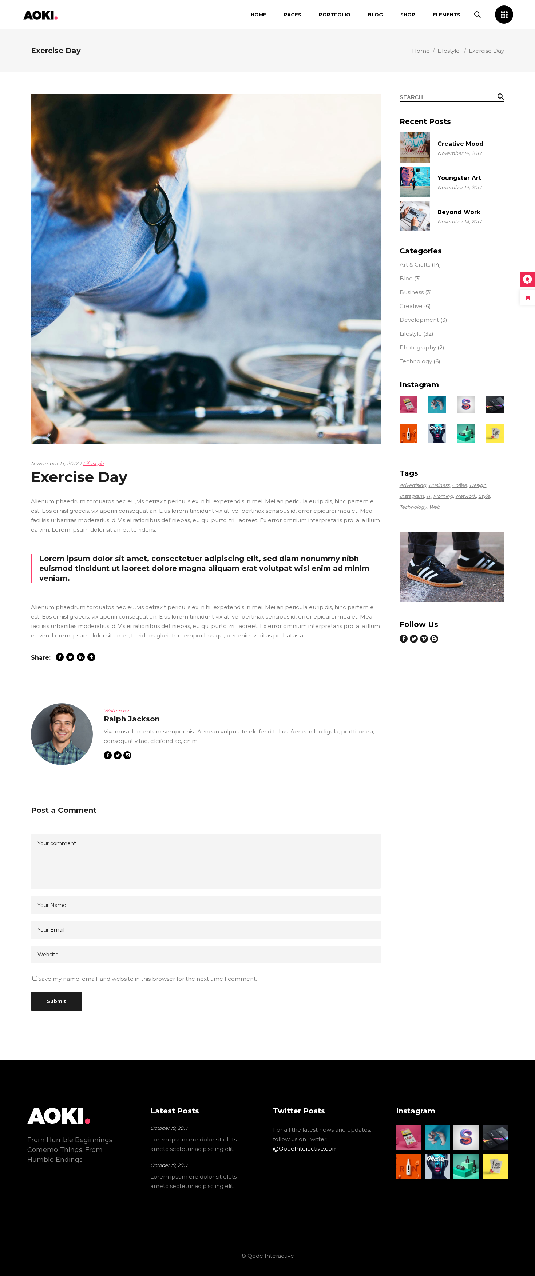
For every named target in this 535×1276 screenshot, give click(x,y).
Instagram (412, 496)
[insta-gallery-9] (495, 433)
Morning (443, 496)
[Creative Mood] (415, 147)
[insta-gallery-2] (408, 404)
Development (419, 319)
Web (434, 507)
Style (484, 496)
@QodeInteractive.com (305, 1148)
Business (412, 292)
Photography (418, 347)
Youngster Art (459, 178)
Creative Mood (460, 143)
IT (429, 496)
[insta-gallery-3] (437, 404)
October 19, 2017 (169, 1128)
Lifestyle (448, 50)
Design (477, 485)
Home (421, 50)
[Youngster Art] (415, 182)
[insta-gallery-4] (466, 404)
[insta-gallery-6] (408, 433)
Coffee (459, 485)
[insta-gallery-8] (466, 433)
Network (466, 496)
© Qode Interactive (267, 1255)
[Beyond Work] (415, 216)
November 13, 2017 (55, 463)
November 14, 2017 (459, 153)
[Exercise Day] (62, 734)
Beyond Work (458, 212)
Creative (411, 306)
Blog (406, 278)
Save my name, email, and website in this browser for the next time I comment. (147, 978)
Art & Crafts (415, 264)
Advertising (413, 485)
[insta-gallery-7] (437, 433)
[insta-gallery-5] (495, 404)
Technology (416, 361)
